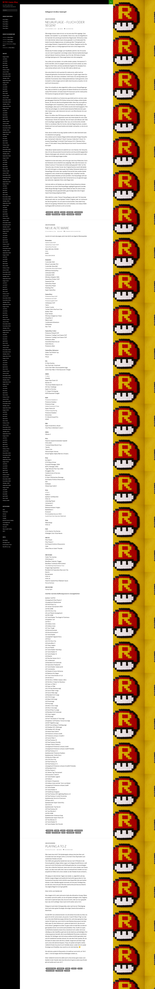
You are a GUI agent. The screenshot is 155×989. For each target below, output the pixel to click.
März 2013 (5, 395)
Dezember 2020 (6, 196)
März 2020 (5, 216)
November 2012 (7, 403)
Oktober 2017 (6, 276)
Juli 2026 (5, 59)
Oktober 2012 (6, 405)
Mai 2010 (5, 468)
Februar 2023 (6, 145)
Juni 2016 (5, 311)
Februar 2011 (6, 448)
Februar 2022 (6, 171)
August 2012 (6, 410)
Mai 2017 (5, 287)
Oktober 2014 (6, 354)
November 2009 (7, 481)
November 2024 (7, 102)
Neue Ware (5, 19)
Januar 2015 (6, 347)
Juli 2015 (5, 334)
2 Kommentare (68, 849)
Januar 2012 (6, 425)
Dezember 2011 (6, 427)
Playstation (78, 212)
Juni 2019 (5, 235)
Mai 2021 (5, 190)
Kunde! (4, 516)
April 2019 (5, 239)
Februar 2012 (6, 423)
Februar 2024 (6, 121)
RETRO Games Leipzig (8, 520)
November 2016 (7, 300)
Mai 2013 (5, 390)
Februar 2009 (6, 500)
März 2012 (5, 420)
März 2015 (5, 343)
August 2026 (6, 56)
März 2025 (5, 93)
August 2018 (6, 255)
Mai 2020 (5, 211)
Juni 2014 (5, 362)
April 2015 (5, 341)
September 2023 (7, 132)
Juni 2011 (5, 440)
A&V (4, 509)
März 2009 (5, 498)
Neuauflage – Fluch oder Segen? (65, 23)
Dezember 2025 (6, 74)
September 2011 (7, 433)
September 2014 (7, 356)
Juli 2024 (5, 110)
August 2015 (6, 332)
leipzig (63, 212)
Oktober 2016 (6, 302)
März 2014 (5, 369)
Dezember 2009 (6, 479)
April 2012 (5, 418)
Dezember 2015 (6, 323)
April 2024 (5, 117)
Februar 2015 (6, 345)
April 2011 (5, 444)
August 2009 (6, 487)
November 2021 (7, 177)
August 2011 (6, 435)
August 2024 (6, 108)
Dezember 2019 (6, 222)
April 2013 (5, 392)
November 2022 (7, 151)
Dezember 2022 (6, 149)
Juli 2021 (5, 186)
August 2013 (6, 384)
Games (57, 212)
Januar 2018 (6, 270)
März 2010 (5, 472)
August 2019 (6, 231)
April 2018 (5, 263)
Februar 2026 (6, 69)
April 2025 (5, 91)
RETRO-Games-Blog (10, 2)
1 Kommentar (69, 28)
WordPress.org (6, 546)
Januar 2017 (6, 295)
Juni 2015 (5, 336)
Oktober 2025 (6, 78)
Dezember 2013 (6, 375)
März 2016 (5, 317)
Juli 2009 (5, 489)
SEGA (63, 214)
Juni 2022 (5, 162)
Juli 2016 (5, 308)
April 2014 (5, 367)
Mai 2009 (5, 494)
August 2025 (6, 82)
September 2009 (7, 485)
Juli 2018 (5, 257)
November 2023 (7, 128)
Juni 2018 (5, 259)
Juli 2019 (5, 233)
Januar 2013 (6, 399)
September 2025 (7, 80)
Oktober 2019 (6, 227)
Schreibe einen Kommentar (72, 231)
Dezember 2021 (6, 175)
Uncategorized (50, 19)
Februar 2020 (6, 218)
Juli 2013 (5, 386)
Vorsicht (5, 526)
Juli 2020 (5, 207)
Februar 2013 (6, 397)
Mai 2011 (5, 442)
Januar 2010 (6, 476)
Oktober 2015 (6, 328)
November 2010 (7, 455)
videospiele (70, 214)
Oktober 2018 (6, 250)
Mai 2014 (5, 364)
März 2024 (5, 119)
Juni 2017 (5, 285)
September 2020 (7, 203)
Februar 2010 (6, 474)
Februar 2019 (6, 244)
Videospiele (5, 524)
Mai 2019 (5, 237)
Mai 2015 (5, 339)
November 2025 (7, 76)
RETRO (48, 214)
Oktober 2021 (6, 179)
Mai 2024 (5, 115)
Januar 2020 (6, 220)
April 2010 (5, 470)
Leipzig (4, 518)
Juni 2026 (5, 61)
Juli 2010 (5, 463)
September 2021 (7, 181)
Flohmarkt (5, 511)
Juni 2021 (5, 188)
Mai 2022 (5, 164)
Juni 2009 (5, 491)
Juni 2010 (5, 466)
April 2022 (5, 166)
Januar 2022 (6, 173)
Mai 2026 (5, 63)
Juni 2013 (5, 388)
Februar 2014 (6, 371)
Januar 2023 (6, 147)
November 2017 (7, 274)
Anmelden (5, 540)
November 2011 (7, 429)
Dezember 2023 (6, 125)
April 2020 (5, 214)
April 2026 (5, 65)
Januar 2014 (6, 373)
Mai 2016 (5, 313)
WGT (4, 531)
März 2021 (5, 194)
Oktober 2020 (6, 201)
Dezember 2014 (6, 349)
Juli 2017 (5, 283)
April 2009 (5, 496)
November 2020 (7, 199)
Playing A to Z (55, 846)
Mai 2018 (5, 261)
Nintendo (70, 212)
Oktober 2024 (6, 104)
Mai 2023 (5, 138)
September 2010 (7, 459)
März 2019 (5, 242)
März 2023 (5, 143)
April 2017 (5, 289)
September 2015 (7, 330)
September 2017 (7, 278)
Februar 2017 (6, 293)
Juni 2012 (5, 414)
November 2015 (7, 326)
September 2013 (7, 382)
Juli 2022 (5, 160)
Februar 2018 (6, 267)
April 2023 (5, 140)
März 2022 (5, 168)
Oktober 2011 (6, 431)
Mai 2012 (5, 416)
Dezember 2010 (6, 453)
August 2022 (6, 158)
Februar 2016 (6, 319)
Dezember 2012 (6, 401)
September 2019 (7, 229)
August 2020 (6, 205)
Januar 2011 (6, 451)
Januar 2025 (6, 97)
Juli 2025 (5, 84)
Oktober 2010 (6, 457)
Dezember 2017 (6, 272)
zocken (78, 214)
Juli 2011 (5, 438)
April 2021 (5, 192)
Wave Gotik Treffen (7, 529)
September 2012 (7, 407)
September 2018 (7, 252)
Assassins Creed (51, 968)
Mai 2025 (5, 89)
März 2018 (5, 265)
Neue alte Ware (57, 228)
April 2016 (5, 315)
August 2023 (6, 134)
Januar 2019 (6, 246)
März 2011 (5, 446)
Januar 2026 (6, 72)
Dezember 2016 (6, 298)
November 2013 (7, 377)
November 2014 (7, 351)
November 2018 (7, 248)
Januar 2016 (6, 321)
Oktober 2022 (6, 153)
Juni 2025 (5, 87)
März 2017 (5, 291)
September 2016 (7, 304)
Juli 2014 (5, 360)
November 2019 (7, 224)
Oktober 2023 (6, 130)
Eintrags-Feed (6, 542)
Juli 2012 (5, 412)
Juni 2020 (5, 209)
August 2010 (6, 461)
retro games (56, 214)
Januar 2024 (6, 123)
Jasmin (61, 28)
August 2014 (6, 358)
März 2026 (5, 67)
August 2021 (6, 184)
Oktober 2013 (6, 379)
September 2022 (7, 156)
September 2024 (7, 106)
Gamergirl (50, 212)
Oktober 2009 (6, 483)
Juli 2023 (5, 136)
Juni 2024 (5, 112)
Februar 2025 (6, 95)
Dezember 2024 (6, 100)
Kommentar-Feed (7, 544)
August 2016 (6, 306)
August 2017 (6, 280)
